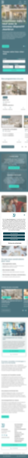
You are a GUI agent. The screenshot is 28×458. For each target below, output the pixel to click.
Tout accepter (14, 233)
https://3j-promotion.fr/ (10, 219)
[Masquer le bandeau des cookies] (24, 215)
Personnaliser (14, 239)
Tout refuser (14, 236)
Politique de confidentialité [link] (14, 243)
